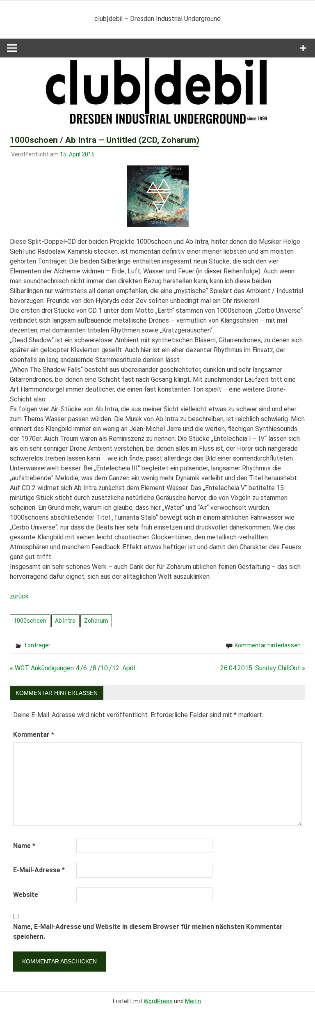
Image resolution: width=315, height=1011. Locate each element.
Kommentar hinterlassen (268, 645)
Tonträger (37, 645)
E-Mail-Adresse (39, 870)
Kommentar (33, 734)
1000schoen (30, 620)
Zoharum (96, 620)
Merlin (193, 1001)
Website (25, 895)
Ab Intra (65, 620)
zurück (19, 596)
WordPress (158, 1001)
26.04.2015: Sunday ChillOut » (262, 668)
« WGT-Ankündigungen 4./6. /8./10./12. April (72, 668)
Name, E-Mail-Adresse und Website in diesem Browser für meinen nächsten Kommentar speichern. (148, 931)
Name (24, 846)
